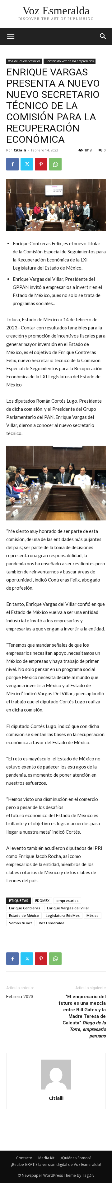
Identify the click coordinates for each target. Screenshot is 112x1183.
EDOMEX (42, 900)
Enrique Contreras (24, 908)
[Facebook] (12, 164)
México (92, 915)
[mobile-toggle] (11, 36)
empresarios (67, 900)
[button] (103, 36)
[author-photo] (56, 1089)
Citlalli (20, 150)
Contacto (24, 1158)
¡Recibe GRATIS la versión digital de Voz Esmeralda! (56, 1164)
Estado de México (24, 915)
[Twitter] (27, 164)
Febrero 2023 (19, 996)
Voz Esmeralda (51, 923)
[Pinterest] (41, 164)
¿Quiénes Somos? (75, 1158)
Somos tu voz (20, 923)
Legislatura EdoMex (63, 915)
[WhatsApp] (55, 164)
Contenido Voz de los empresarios (69, 61)
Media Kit (46, 1158)
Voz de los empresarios (24, 61)
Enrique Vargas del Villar (68, 908)
